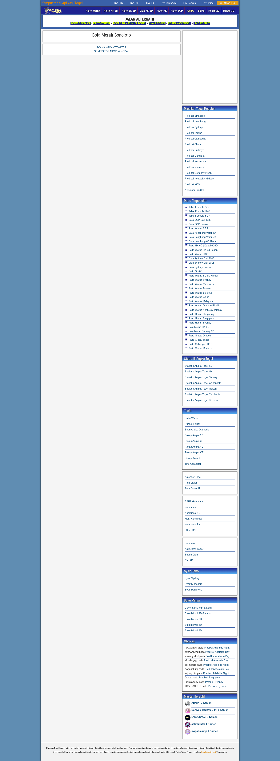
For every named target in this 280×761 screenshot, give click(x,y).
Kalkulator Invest (194, 548)
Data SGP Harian (198, 224)
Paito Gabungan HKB (200, 344)
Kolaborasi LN (192, 524)
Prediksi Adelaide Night (217, 647)
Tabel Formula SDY (199, 215)
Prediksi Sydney (194, 127)
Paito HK (162, 10)
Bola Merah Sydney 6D (201, 331)
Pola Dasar (191, 482)
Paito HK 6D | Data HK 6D (203, 245)
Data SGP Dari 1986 (199, 219)
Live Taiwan (189, 3)
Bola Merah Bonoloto (111, 35)
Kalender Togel (193, 477)
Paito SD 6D (129, 10)
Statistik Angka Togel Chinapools (203, 383)
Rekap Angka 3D (194, 441)
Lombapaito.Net (208, 752)
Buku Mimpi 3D (193, 624)
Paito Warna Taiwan (199, 288)
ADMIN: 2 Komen (201, 702)
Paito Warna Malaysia (200, 301)
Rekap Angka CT (194, 452)
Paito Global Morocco (200, 348)
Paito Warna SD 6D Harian (203, 275)
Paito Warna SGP (198, 228)
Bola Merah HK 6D (198, 327)
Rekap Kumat (192, 458)
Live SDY (118, 3)
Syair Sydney (192, 578)
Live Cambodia (169, 3)
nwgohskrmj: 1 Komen (204, 731)
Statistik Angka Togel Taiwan (201, 388)
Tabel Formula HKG (199, 211)
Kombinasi (190, 507)
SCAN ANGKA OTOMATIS (111, 47)
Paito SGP (177, 10)
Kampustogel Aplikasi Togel (62, 3)
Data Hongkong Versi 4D (202, 232)
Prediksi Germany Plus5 (198, 172)
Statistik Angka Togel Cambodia (202, 394)
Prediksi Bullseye (194, 150)
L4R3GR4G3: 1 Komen (204, 717)
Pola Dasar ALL (193, 488)
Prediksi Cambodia (195, 138)
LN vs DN (190, 530)
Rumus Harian (192, 423)
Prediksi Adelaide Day (217, 651)
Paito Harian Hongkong (201, 314)
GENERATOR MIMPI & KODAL (111, 51)
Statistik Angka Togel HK (198, 371)
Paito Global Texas (199, 339)
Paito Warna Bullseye (200, 292)
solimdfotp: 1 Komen (203, 724)
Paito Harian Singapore (201, 318)
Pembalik (190, 543)
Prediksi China (193, 144)
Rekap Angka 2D (194, 435)
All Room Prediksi (195, 190)
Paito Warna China (198, 297)
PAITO (190, 10)
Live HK (150, 3)
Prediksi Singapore (195, 115)
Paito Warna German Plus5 (203, 305)
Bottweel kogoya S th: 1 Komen (209, 709)
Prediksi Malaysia (194, 167)
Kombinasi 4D (192, 513)
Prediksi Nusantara (195, 161)
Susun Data (191, 554)
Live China (208, 3)
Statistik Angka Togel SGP (199, 365)
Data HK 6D (146, 10)
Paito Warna (93, 10)
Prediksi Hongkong (195, 121)
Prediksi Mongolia (194, 155)
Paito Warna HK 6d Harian (203, 250)
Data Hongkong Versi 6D (202, 237)
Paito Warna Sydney (199, 279)
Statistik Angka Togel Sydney (201, 377)
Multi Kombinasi (193, 518)
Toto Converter (193, 463)
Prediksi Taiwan (193, 132)
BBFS (201, 10)
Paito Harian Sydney (199, 322)
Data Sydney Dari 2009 (201, 258)
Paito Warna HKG (198, 254)
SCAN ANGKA (227, 3)
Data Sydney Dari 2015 (201, 262)
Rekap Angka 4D (194, 446)
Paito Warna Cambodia (201, 284)
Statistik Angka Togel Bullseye (201, 400)
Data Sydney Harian (199, 267)
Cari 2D (189, 560)
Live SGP (134, 3)
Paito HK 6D (111, 10)
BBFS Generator (194, 501)
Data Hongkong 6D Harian (202, 241)
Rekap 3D (228, 10)
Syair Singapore (193, 584)
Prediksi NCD (192, 184)
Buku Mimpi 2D (193, 619)
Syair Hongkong (193, 589)
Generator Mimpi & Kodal (199, 607)
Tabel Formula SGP (199, 207)
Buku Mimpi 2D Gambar (198, 613)
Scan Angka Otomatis (197, 429)
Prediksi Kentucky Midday (199, 178)
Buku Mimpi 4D (193, 630)
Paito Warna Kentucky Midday (205, 309)
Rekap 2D (213, 10)
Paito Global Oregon (199, 335)
